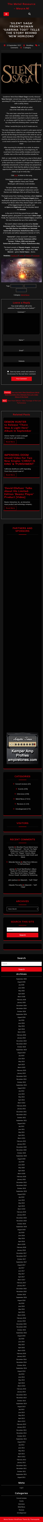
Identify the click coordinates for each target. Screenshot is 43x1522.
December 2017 (21, 1253)
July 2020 (21, 1162)
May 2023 (21, 1061)
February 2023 (21, 1070)
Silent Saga (21, 290)
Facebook (14, 256)
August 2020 (21, 1159)
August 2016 (21, 1300)
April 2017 (21, 1277)
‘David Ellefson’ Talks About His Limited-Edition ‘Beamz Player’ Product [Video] (19, 493)
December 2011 (21, 1465)
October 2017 (21, 1259)
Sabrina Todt (30, 286)
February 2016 (21, 1318)
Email (21, 350)
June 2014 (21, 1377)
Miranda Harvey (14, 862)
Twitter (21, 256)
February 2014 (21, 1389)
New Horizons (17, 286)
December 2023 (21, 1041)
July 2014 (21, 1374)
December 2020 (21, 1147)
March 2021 (21, 1138)
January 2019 (21, 1215)
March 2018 (21, 1244)
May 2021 (21, 1132)
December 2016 (21, 1288)
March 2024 (21, 1032)
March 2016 (21, 1315)
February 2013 (21, 1424)
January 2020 (21, 1179)
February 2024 (21, 1035)
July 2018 (21, 1232)
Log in (21, 1488)
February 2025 (21, 999)
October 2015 (21, 1330)
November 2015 (21, 1327)
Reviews (20, 804)
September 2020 (21, 1156)
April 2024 (21, 1029)
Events (20, 789)
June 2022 (21, 1094)
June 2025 (21, 988)
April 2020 (21, 1170)
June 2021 (21, 1129)
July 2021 (21, 1126)
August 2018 (21, 1229)
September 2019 (21, 1191)
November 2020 (21, 1150)
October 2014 (21, 1365)
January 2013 (21, 1427)
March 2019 (21, 1209)
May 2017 (21, 1274)
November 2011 (21, 1468)
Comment (21, 312)
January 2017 (21, 1285)
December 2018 (21, 1218)
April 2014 (21, 1383)
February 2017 (21, 1282)
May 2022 (21, 1097)
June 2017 (21, 1271)
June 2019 (21, 1200)
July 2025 (21, 985)
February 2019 (21, 1212)
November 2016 (21, 1291)
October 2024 (21, 1011)
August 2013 (21, 1406)
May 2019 (21, 1203)
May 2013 (21, 1415)
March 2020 (21, 1173)
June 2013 (21, 1412)
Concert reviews (21, 784)
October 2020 (21, 1153)
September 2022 (21, 1085)
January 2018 (21, 1250)
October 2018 (21, 1224)
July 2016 (21, 1303)
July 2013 (21, 1409)
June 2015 (21, 1341)
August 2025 (21, 982)
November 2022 (21, 1079)
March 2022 (21, 1103)
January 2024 (21, 1038)
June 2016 (21, 1306)
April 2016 (21, 1312)
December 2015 (21, 1324)
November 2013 (21, 1397)
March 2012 (21, 1456)
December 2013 (21, 1395)
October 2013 (21, 1400)
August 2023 (21, 1052)
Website (28, 256)
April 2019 (21, 1206)
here (16, 175)
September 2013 (21, 1403)
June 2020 (21, 1165)
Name (21, 340)
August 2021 (21, 1123)
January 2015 (21, 1356)
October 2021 (21, 1117)
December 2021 (21, 1111)
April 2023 (21, 1064)
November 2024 (21, 1008)
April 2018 (21, 1241)
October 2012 (21, 1436)
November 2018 (21, 1221)
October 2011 (21, 1471)
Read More (10, 442)
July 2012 (21, 1445)
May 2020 (21, 1167)
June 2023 (21, 1058)
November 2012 (21, 1433)
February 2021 (21, 1141)
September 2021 (21, 1120)
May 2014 (21, 1380)
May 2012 (21, 1451)
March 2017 (21, 1279)
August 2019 (21, 1194)
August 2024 (21, 1017)
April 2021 (21, 1135)
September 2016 (21, 1297)
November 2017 (21, 1256)
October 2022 (21, 1082)
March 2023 (21, 1067)
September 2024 (21, 1014)
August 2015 (21, 1336)
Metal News (25, 295)
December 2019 (21, 1182)
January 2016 (21, 1321)
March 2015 (21, 1350)
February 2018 (21, 1247)
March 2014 (21, 1386)
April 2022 (21, 1100)
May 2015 (21, 1344)
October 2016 (21, 1294)
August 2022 (21, 1088)
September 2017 (21, 1262)
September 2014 (21, 1368)
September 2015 (21, 1333)
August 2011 (21, 1477)
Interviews (21, 794)
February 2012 (21, 1459)
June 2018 (21, 1235)
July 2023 (21, 1055)
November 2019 (21, 1185)
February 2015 (21, 1353)
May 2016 (21, 1309)
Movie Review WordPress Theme (15, 1519)
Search (22, 935)
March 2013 (21, 1421)
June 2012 (21, 1448)
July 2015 (21, 1338)
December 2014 (21, 1359)
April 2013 (21, 1418)
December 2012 (21, 1430)
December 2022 (21, 1076)
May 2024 (21, 1026)
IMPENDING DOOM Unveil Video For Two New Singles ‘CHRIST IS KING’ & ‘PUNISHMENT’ (19, 459)
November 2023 (21, 1044)
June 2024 (21, 1023)
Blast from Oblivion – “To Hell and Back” (26, 863)
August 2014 (21, 1371)
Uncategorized (21, 809)
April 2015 (21, 1347)
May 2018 (21, 1238)
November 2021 (21, 1114)
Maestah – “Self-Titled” (29, 880)
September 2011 (21, 1474)
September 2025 (21, 979)
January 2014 (21, 1392)
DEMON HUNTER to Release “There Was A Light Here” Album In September (17, 426)
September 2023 (21, 1049)
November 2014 (21, 1362)
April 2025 (21, 994)
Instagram (36, 256)
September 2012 (21, 1439)
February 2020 (21, 1176)
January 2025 (21, 1002)
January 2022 (21, 1108)
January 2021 (21, 1144)
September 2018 (21, 1226)
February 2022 (21, 1106)
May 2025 (21, 991)
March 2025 (21, 996)
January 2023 (21, 1073)
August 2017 (21, 1265)
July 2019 (21, 1197)
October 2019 (21, 1188)
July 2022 (21, 1091)
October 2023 (21, 1047)
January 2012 (21, 1462)
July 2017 (21, 1268)
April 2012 (21, 1454)
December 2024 (21, 1005)
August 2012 (21, 1442)
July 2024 (21, 1020)
